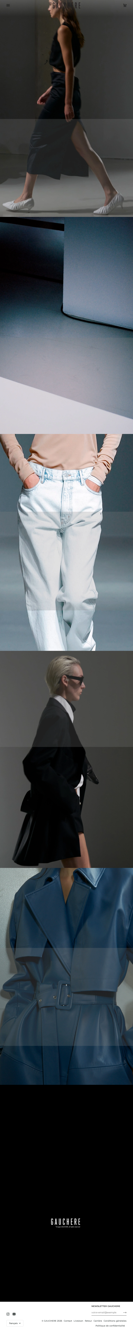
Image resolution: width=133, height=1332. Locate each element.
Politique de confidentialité (110, 1326)
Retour (88, 1321)
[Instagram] (7, 1314)
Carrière (98, 1321)
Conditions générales (115, 1321)
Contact (68, 1321)
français (13, 1323)
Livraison (78, 1321)
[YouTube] (14, 1314)
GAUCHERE (50, 1321)
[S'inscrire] (122, 1312)
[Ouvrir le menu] (11, 5)
